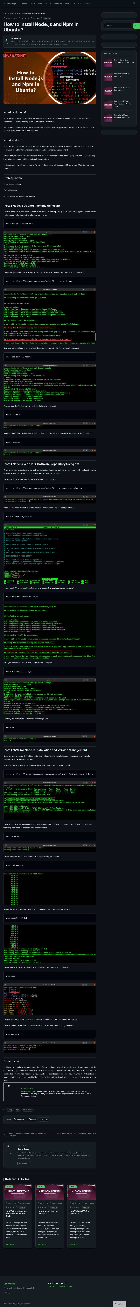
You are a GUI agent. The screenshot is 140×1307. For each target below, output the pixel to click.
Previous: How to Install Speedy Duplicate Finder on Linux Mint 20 (26, 1134)
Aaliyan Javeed (25, 1203)
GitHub (33, 1119)
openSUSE (58, 3)
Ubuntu (24, 3)
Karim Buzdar (25, 18)
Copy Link (44, 1119)
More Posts (23, 1163)
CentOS (48, 3)
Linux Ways (52, 1286)
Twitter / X (20, 1119)
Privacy (62, 1286)
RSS (9, 1293)
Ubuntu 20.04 (27, 1110)
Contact (70, 1286)
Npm (17, 1110)
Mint (40, 3)
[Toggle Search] (134, 3)
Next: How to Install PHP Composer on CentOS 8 (75, 1133)
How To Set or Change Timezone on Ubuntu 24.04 (16, 1213)
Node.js (9, 1110)
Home (5, 13)
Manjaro (77, 3)
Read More (10, 1244)
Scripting (87, 3)
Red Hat (68, 3)
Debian (32, 3)
